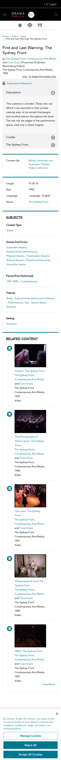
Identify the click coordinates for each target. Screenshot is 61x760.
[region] (30, 734)
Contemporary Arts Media (29, 379)
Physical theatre (15, 255)
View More (49, 684)
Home (5, 36)
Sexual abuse (38, 302)
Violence (11, 306)
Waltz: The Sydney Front (28, 651)
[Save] (20, 25)
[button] (30, 25)
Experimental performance (22, 251)
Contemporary (29, 281)
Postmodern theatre (38, 255)
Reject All (31, 745)
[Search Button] (56, 14)
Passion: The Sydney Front (29, 370)
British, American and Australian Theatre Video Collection (41, 164)
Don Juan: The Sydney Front (27, 513)
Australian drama (16, 264)
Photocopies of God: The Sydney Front (29, 583)
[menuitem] (30, 165)
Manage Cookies (30, 735)
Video (14, 36)
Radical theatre (15, 260)
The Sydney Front (38, 201)
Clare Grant (26, 383)
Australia (12, 323)
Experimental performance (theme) (34, 298)
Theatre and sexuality (38, 260)
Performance (15, 302)
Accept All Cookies (31, 754)
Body (9, 298)
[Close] (57, 713)
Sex (27, 302)
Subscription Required (18, 83)
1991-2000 (12, 281)
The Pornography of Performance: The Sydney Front (29, 441)
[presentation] (30, 355)
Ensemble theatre (16, 247)
